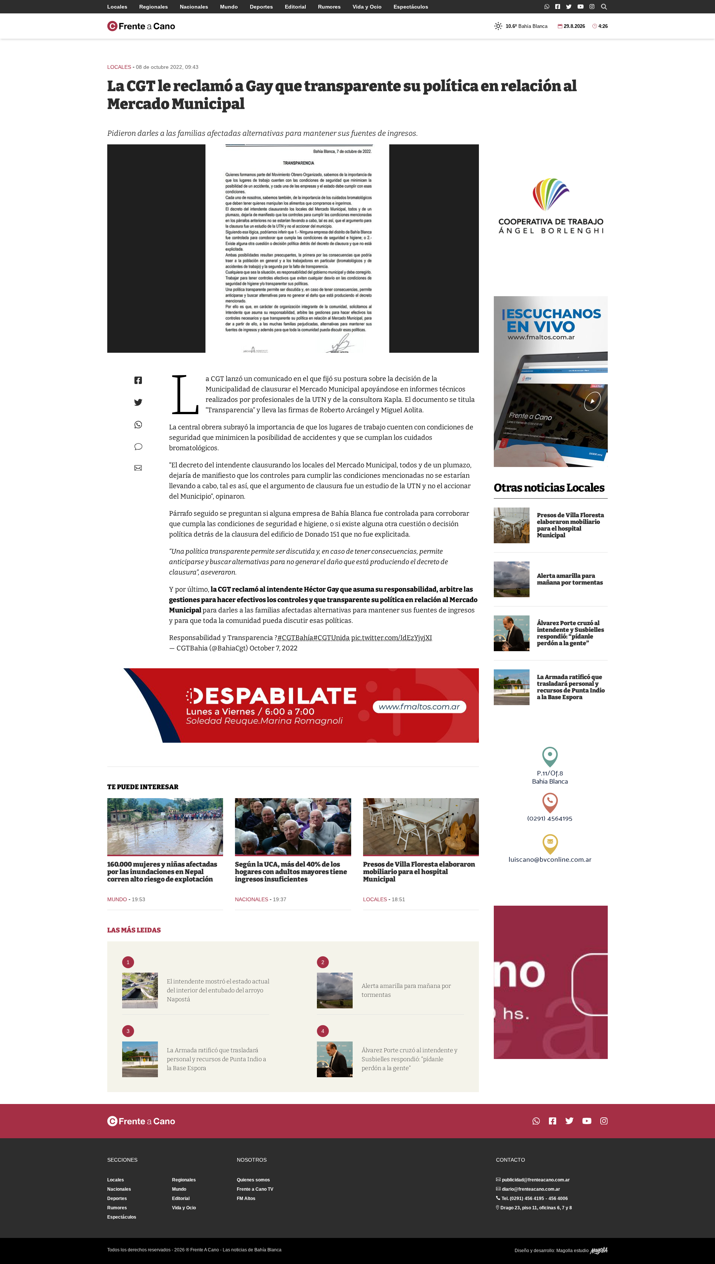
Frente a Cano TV (255, 1189)
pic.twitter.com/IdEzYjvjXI (391, 638)
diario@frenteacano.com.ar (531, 1189)
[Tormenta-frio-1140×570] (512, 579)
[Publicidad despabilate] (293, 705)
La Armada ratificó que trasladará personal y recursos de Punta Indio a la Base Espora (571, 687)
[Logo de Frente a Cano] (141, 26)
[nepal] (165, 826)
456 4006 (558, 1198)
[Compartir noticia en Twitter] (138, 402)
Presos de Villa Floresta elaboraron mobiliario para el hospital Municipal (570, 525)
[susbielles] (512, 633)
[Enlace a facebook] (557, 6)
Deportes (261, 7)
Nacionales (194, 7)
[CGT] (293, 248)
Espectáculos (411, 7)
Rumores (329, 7)
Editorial (295, 7)
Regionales (153, 7)
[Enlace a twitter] (569, 6)
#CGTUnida (331, 638)
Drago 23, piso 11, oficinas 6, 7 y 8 (536, 1207)
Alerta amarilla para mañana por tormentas (570, 579)
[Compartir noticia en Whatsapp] (138, 425)
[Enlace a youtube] (581, 6)
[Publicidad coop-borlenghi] (551, 204)
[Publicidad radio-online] (551, 381)
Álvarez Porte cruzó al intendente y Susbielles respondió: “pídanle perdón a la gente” (570, 633)
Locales (117, 7)
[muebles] (512, 525)
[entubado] (140, 990)
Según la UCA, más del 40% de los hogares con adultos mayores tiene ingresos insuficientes (291, 871)
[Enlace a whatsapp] (546, 6)
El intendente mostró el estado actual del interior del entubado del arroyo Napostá (218, 990)
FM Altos (246, 1198)
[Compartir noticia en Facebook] (138, 380)
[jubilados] (293, 826)
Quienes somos (253, 1180)
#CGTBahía (295, 638)
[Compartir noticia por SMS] (138, 446)
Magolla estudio (573, 1250)
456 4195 (534, 1198)
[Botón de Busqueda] (604, 6)
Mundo (229, 7)
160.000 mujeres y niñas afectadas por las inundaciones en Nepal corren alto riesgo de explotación (162, 871)
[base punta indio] (512, 687)
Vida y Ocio (367, 7)
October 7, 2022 (274, 648)
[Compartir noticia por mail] (138, 468)
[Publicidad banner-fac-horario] (551, 982)
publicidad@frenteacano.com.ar (536, 1180)
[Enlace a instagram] (592, 6)
